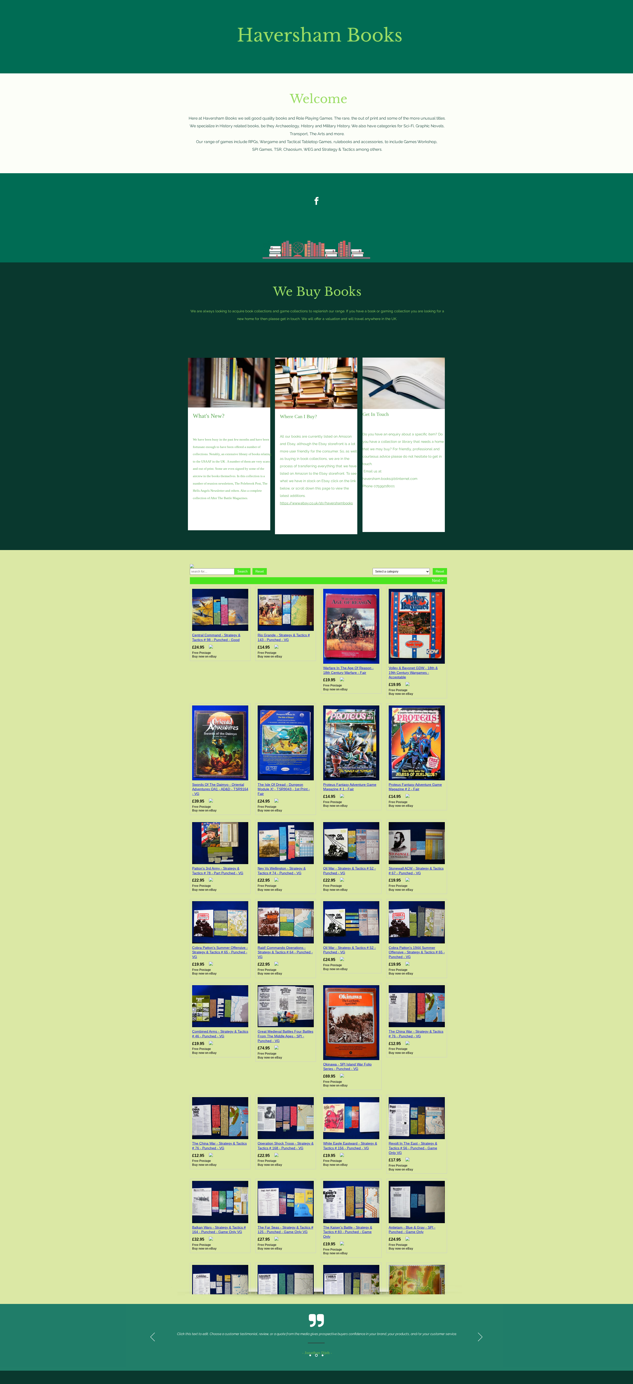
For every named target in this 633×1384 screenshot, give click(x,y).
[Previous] (152, 1337)
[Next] (480, 1337)
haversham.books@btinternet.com (389, 479)
